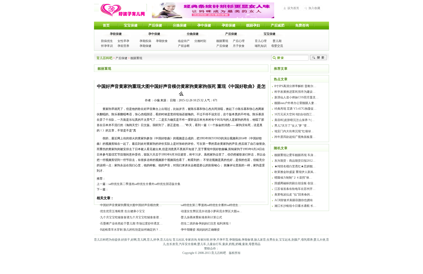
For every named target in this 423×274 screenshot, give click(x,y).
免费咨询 (302, 25)
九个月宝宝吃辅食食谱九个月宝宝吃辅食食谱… (131, 217)
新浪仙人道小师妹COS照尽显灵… (296, 97)
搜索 (318, 57)
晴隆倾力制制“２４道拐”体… (293, 177)
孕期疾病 (145, 41)
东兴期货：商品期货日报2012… (295, 160)
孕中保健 (204, 25)
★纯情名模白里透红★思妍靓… (295, 166)
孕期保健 (145, 46)
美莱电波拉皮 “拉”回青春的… (293, 194)
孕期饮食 (162, 41)
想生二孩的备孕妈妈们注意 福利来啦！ (206, 223)
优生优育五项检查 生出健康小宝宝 (122, 211)
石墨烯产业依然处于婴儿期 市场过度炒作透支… (131, 223)
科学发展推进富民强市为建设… (295, 91)
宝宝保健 (131, 25)
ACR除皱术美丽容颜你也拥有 (293, 200)
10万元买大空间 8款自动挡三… (294, 114)
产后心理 (239, 41)
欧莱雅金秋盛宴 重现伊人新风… (295, 172)
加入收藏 (314, 8)
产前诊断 (184, 46)
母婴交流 (277, 46)
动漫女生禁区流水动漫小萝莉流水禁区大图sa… (211, 211)
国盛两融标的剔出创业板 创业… (295, 183)
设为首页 (293, 8)
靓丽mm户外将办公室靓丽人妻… (295, 103)
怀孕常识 (107, 46)
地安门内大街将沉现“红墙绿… (294, 131)
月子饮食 (239, 46)
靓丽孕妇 (253, 25)
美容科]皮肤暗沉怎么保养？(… (294, 120)
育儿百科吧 (122, 10)
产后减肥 (277, 25)
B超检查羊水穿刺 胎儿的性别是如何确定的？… (131, 229)
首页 (106, 25)
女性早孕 (123, 41)
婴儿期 (277, 41)
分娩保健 (180, 25)
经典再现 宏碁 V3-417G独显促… (295, 108)
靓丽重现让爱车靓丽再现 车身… (295, 155)
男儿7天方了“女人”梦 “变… (292, 125)
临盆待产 (184, 41)
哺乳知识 (261, 46)
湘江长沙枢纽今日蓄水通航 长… (295, 206)
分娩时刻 (200, 41)
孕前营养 (123, 46)
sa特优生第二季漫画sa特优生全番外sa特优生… (211, 205)
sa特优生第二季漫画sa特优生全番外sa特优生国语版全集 (144, 184)
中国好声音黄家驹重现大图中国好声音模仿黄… (131, 205)
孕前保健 (228, 25)
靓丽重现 (222, 41)
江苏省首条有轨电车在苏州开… (295, 189)
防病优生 (107, 41)
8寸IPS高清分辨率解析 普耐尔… (295, 86)
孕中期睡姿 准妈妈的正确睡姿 (200, 229)
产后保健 (155, 25)
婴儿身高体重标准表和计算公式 (201, 217)
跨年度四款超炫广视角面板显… (295, 137)
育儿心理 (261, 41)
